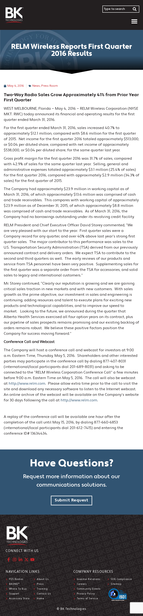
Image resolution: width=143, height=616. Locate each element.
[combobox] (116, 9)
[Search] (134, 9)
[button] (134, 21)
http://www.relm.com (27, 384)
